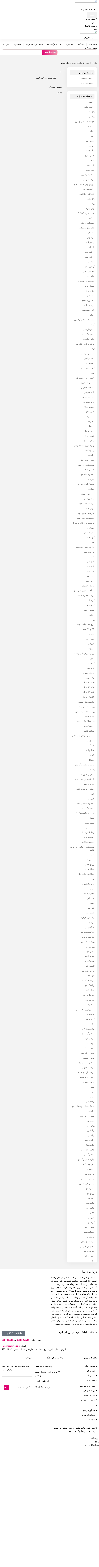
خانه (95, 63)
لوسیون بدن (89, 610)
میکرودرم (90, 828)
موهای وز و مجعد (87, 1077)
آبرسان (91, 922)
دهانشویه (90, 416)
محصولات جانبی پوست (84, 803)
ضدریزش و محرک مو (85, 1009)
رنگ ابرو (90, 1130)
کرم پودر (90, 237)
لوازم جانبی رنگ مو (86, 1159)
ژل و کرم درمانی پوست (84, 653)
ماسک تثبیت (89, 837)
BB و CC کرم (88, 629)
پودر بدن (90, 571)
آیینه (92, 324)
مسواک (91, 421)
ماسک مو (90, 1237)
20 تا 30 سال (88, 682)
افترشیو (91, 479)
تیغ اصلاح (90, 489)
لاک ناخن (90, 295)
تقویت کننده (89, 966)
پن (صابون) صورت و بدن (84, 445)
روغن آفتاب (89, 576)
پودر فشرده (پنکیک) (86, 213)
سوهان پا (90, 528)
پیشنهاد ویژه (49, 52)
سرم (92, 658)
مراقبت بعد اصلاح (86, 503)
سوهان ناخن (89, 286)
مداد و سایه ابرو (87, 174)
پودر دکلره (90, 1125)
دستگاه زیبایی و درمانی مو (83, 1106)
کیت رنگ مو (89, 1154)
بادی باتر (90, 561)
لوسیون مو (89, 1227)
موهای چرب (89, 1043)
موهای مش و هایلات (85, 1063)
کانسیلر (91, 233)
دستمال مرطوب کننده (85, 789)
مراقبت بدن (89, 552)
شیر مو (91, 1217)
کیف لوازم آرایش (87, 368)
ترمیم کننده (89, 716)
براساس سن (89, 678)
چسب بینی (89, 823)
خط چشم (90, 126)
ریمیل (92, 136)
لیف (92, 542)
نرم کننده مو (89, 1251)
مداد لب (91, 262)
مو (93, 879)
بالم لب (91, 247)
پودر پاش (90, 898)
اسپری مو (90, 1188)
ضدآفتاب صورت (87, 869)
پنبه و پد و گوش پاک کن (84, 813)
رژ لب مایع (89, 257)
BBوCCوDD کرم (86, 194)
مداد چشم (90, 170)
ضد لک (91, 745)
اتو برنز (91, 557)
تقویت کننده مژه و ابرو (84, 121)
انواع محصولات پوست (85, 624)
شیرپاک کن (89, 799)
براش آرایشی (88, 339)
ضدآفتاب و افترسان (86, 874)
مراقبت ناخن (88, 305)
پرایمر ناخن (89, 276)
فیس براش (89, 363)
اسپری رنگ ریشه (87, 1116)
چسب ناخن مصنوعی (85, 281)
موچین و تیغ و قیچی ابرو (84, 184)
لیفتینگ (91, 760)
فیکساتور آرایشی (87, 223)
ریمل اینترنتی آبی (87, 832)
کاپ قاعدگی (89, 532)
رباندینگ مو (89, 985)
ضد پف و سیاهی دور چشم (83, 736)
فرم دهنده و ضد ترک (85, 595)
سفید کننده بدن (88, 586)
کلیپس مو (90, 913)
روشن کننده (89, 726)
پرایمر (91, 116)
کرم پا (91, 600)
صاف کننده (89, 990)
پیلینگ (92, 818)
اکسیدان (90, 1121)
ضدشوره (90, 1014)
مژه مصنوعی (88, 179)
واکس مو (90, 1101)
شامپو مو (90, 1213)
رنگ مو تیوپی (89, 1140)
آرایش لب (90, 242)
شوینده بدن (89, 436)
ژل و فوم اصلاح (87, 494)
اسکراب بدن (89, 441)
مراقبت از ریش (87, 1241)
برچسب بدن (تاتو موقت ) (83, 523)
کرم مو (91, 1222)
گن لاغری (90, 537)
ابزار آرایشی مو (87, 884)
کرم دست (90, 605)
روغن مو (90, 1193)
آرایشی (88, 63)
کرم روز (90, 663)
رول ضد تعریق (88, 397)
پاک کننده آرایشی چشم (84, 779)
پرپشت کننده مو (87, 942)
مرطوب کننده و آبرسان (84, 765)
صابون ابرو (89, 155)
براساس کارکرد (87, 917)
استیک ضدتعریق (87, 387)
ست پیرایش (89, 358)
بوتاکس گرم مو (87, 937)
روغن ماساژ (89, 431)
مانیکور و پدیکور (87, 300)
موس (92, 1096)
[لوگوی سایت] (86, 3)
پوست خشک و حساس (84, 711)
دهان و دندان (89, 407)
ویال (92, 1024)
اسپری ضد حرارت (86, 1179)
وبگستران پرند (74, 1431)
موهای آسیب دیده (87, 1034)
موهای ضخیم (88, 1058)
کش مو (91, 908)
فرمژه (91, 160)
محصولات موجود (87, 83)
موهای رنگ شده (87, 1053)
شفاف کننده (89, 731)
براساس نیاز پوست (86, 702)
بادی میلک (90, 566)
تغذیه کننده (89, 961)
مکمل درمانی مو (87, 1246)
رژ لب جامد (89, 252)
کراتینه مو (90, 1019)
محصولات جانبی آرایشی (84, 320)
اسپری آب (90, 639)
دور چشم (90, 648)
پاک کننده (90, 112)
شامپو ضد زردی (87, 1150)
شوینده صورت (88, 794)
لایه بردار (90, 755)
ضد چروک (90, 740)
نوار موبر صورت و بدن (85, 513)
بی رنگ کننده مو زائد (85, 484)
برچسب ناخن (88, 271)
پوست (91, 619)
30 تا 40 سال (88, 687)
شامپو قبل (90, 1208)
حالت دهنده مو (88, 971)
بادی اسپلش (89, 392)
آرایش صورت (88, 189)
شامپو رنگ (89, 1145)
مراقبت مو (89, 1174)
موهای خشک (89, 1048)
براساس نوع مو (87, 1029)
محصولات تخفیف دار (85, 78)
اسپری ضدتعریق (87, 382)
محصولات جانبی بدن (85, 518)
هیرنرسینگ (89, 1256)
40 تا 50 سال (88, 692)
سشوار (91, 903)
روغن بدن (90, 581)
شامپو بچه (90, 1203)
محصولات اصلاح (87, 474)
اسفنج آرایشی (88, 329)
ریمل (92, 131)
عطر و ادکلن (89, 470)
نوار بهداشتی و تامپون (85, 547)
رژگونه (91, 218)
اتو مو (92, 888)
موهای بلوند (89, 1038)
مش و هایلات (88, 1164)
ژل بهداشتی (89, 450)
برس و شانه (89, 893)
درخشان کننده (88, 980)
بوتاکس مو (89, 927)
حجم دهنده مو (88, 976)
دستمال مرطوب (87, 354)
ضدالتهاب (90, 750)
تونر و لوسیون (88, 784)
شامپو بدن (90, 455)
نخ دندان (91, 426)
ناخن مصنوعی (88, 310)
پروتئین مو (90, 947)
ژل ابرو (91, 146)
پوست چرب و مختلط (85, 707)
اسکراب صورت (87, 774)
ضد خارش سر (88, 995)
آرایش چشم (77, 63)
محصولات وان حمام (86, 465)
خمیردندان (90, 411)
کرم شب (90, 668)
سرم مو (91, 1198)
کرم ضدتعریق (88, 402)
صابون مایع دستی (87, 460)
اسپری (91, 1087)
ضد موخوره (89, 1000)
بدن (92, 373)
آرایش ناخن (89, 266)
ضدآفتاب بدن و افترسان (84, 591)
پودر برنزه (90, 208)
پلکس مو (90, 951)
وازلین (91, 615)
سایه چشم (89, 150)
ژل (93, 1092)
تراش (92, 349)
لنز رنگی (90, 165)
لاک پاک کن (89, 291)
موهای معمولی (88, 1067)
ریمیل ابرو (90, 141)
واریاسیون (90, 1169)
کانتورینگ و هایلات (86, 228)
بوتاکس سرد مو (87, 932)
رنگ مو (91, 1111)
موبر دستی (89, 508)
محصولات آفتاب (87, 842)
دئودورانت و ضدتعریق (85, 378)
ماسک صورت (88, 673)
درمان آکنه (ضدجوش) (85, 721)
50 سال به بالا (88, 697)
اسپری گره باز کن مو (85, 1184)
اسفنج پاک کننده (87, 334)
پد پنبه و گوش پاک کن (85, 344)
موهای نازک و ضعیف (85, 1072)
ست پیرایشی (88, 499)
